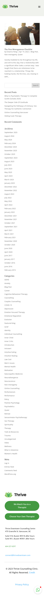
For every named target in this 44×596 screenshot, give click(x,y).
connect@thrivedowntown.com (17, 555)
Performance (9, 396)
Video (6, 443)
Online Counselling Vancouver (16, 112)
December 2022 (10, 187)
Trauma (7, 435)
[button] (38, 590)
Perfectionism (9, 392)
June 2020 (8, 248)
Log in (6, 463)
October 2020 (9, 245)
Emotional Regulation (12, 316)
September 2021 (10, 226)
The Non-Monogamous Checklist (18, 49)
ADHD (6, 280)
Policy (6, 399)
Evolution (8, 319)
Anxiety (7, 283)
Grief (6, 327)
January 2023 (9, 183)
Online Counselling (11, 388)
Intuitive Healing (10, 356)
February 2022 (10, 208)
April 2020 (8, 252)
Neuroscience (9, 381)
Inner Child (8, 338)
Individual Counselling (13, 334)
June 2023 (8, 168)
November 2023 (10, 150)
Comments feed (10, 470)
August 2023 (9, 161)
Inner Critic (8, 341)
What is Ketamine (11, 450)
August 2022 (9, 194)
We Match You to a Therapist (22, 506)
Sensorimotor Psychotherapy (15, 417)
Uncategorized (10, 439)
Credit (32, 572)
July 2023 (7, 165)
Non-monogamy (10, 54)
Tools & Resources (11, 432)
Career (7, 290)
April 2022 (8, 205)
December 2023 (10, 147)
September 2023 (10, 158)
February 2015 (10, 270)
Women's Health (10, 453)
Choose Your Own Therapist (22, 516)
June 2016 (8, 266)
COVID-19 (8, 305)
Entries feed (9, 467)
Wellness (7, 446)
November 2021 (10, 219)
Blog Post (34, 52)
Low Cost (7, 359)
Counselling (9, 298)
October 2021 (9, 223)
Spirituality (8, 424)
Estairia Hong (12, 52)
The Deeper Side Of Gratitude (16, 102)
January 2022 (9, 212)
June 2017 (8, 255)
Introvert (7, 348)
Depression (8, 309)
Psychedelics (9, 406)
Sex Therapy (9, 421)
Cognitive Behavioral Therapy (15, 294)
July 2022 (7, 198)
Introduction (9, 345)
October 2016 (9, 263)
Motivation (8, 370)
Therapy (7, 428)
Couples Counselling (12, 301)
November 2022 (10, 190)
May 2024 (8, 140)
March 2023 (9, 179)
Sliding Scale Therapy (12, 116)
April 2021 (8, 230)
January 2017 (9, 259)
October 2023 (9, 154)
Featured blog (9, 323)
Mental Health (10, 366)
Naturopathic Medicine (13, 374)
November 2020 (10, 241)
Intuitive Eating (10, 352)
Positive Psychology (11, 403)
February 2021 (10, 237)
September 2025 (10, 132)
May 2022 (8, 201)
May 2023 (8, 172)
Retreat (7, 414)
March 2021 (9, 234)
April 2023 (8, 176)
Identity (7, 330)
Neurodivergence (11, 377)
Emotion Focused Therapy (14, 312)
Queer (20, 54)
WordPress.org (10, 474)
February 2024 (10, 143)
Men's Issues (9, 363)
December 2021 (10, 216)
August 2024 (9, 136)
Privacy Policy (22, 584)
